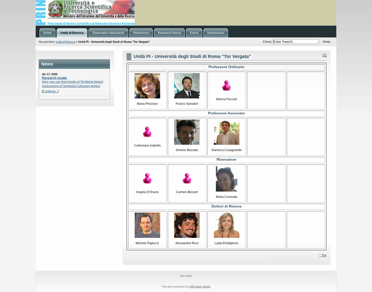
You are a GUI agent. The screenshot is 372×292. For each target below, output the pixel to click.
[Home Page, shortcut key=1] (186, 12)
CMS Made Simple (200, 286)
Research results (54, 78)
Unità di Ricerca (65, 41)
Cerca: (268, 42)
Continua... (50, 91)
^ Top (322, 255)
